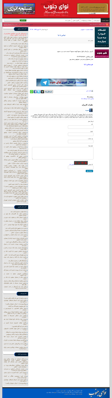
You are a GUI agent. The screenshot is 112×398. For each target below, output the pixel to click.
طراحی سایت (78, 394)
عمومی (83, 29)
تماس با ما (67, 20)
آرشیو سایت (97, 20)
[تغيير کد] (71, 164)
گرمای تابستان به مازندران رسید (97, 24)
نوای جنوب (63, 390)
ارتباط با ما (84, 98)
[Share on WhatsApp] (31, 93)
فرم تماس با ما (88, 64)
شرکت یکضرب (68, 394)
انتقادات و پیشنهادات (86, 20)
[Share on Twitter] (38, 93)
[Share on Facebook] (35, 93)
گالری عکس (76, 20)
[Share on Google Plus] (42, 93)
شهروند (87, 110)
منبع (55, 392)
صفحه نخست (105, 20)
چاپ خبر (88, 91)
